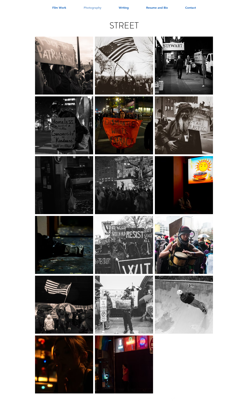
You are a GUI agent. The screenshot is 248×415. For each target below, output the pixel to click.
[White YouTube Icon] (148, 399)
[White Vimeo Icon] (156, 399)
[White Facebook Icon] (140, 399)
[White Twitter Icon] (173, 399)
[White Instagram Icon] (165, 399)
